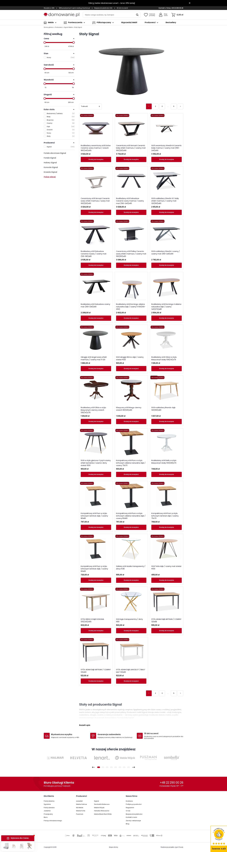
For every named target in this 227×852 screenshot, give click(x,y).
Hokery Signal (50, 162)
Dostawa (129, 801)
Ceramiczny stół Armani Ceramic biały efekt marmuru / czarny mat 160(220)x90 (131, 148)
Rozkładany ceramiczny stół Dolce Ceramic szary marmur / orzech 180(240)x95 (96, 148)
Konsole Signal (51, 167)
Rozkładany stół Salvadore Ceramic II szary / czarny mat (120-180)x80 (93, 253)
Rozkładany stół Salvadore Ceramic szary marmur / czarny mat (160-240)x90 (130, 201)
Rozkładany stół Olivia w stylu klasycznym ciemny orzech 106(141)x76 (93, 410)
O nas (128, 811)
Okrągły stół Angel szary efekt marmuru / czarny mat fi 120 (94, 358)
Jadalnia (47, 811)
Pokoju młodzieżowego (53, 820)
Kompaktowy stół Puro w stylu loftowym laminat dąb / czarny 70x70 (165, 516)
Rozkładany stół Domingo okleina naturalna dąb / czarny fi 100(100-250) (130, 306)
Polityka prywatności (134, 804)
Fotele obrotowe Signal (55, 153)
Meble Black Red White (103, 814)
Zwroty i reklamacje (133, 820)
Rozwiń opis (84, 725)
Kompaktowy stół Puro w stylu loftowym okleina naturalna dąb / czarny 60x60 (130, 516)
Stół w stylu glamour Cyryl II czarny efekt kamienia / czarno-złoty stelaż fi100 (96, 463)
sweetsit (79, 801)
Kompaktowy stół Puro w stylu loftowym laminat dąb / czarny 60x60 (94, 568)
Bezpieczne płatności (134, 814)
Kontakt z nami (131, 817)
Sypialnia (47, 804)
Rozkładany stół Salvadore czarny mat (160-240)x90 (95, 305)
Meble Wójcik (99, 807)
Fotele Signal (50, 157)
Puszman (79, 814)
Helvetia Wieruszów (101, 811)
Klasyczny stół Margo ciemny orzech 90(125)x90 (128, 408)
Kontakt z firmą (164, 8)
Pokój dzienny (49, 801)
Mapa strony (113, 847)
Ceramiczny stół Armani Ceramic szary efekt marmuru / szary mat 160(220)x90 (95, 201)
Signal (96, 801)
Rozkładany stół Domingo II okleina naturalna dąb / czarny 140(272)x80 (166, 306)
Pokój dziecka (49, 807)
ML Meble (79, 807)
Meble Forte (80, 811)
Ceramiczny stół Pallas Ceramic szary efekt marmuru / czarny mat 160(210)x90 (131, 253)
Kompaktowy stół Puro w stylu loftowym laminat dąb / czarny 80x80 (94, 516)
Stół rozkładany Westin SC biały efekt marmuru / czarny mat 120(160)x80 (165, 201)
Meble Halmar (81, 804)
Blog (127, 824)
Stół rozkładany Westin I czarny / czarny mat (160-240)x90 (165, 252)
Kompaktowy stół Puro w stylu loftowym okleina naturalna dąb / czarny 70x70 (130, 463)
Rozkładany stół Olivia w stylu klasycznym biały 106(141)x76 (164, 358)
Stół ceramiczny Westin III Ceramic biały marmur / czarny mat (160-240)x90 (166, 148)
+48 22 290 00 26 (177, 8)
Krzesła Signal (50, 172)
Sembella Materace (101, 804)
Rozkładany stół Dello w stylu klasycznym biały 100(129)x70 (163, 461)
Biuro (46, 817)
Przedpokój (48, 814)
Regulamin (130, 807)
